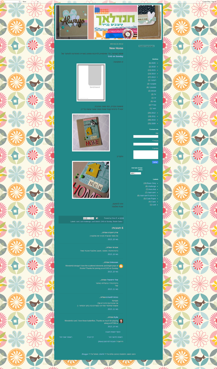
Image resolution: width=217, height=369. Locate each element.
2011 (153, 116)
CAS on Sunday (115, 56)
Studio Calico (117, 221)
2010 (153, 120)
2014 (153, 74)
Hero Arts (152, 189)
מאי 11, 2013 (113, 289)
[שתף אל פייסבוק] (86, 218)
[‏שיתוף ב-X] (88, 218)
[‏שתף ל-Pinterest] (84, 218)
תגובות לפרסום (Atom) (107, 341)
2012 (153, 113)
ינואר (154, 108)
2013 (153, 77)
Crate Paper (151, 199)
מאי (154, 101)
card (77, 221)
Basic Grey (151, 183)
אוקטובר (152, 84)
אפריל (153, 105)
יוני (155, 98)
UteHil (101, 354)
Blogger (85, 354)
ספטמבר (152, 87)
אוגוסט (153, 91)
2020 (153, 63)
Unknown (114, 262)
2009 (153, 123)
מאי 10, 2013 (113, 239)
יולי (154, 94)
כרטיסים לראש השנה (148, 196)
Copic (153, 202)
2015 (153, 70)
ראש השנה (152, 192)
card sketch (96, 221)
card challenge (85, 221)
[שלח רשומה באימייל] (97, 218)
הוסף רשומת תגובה (112, 332)
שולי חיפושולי (112, 280)
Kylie (116, 317)
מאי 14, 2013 (113, 327)
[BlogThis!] (91, 218)
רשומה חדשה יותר (116, 337)
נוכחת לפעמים (112, 297)
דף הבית (90, 337)
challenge (152, 186)
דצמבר (153, 80)
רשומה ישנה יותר (65, 337)
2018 (153, 67)
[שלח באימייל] (93, 218)
